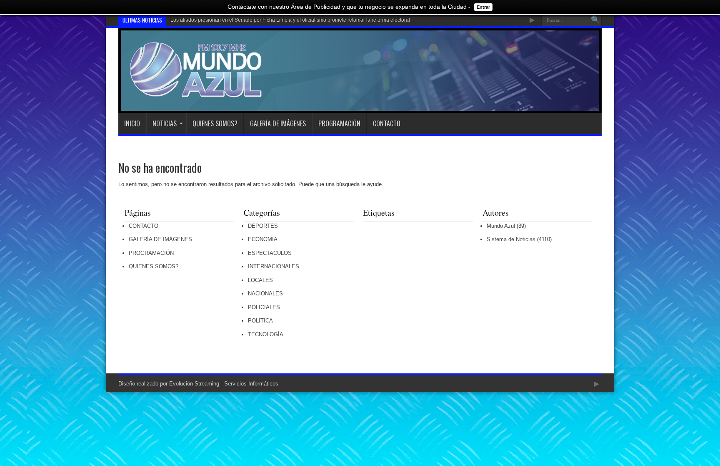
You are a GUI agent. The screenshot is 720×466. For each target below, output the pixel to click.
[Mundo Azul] (197, 92)
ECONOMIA (263, 239)
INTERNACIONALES (273, 266)
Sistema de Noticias (511, 239)
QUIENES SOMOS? (215, 123)
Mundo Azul (501, 226)
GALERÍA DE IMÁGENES (278, 123)
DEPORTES (263, 226)
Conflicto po (184, 20)
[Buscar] (595, 20)
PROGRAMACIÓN (339, 123)
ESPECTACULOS (270, 253)
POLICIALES (264, 307)
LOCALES (260, 280)
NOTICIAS (164, 123)
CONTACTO (386, 123)
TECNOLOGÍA (265, 334)
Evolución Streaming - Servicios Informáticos (223, 383)
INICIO (132, 123)
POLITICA (260, 320)
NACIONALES (265, 293)
